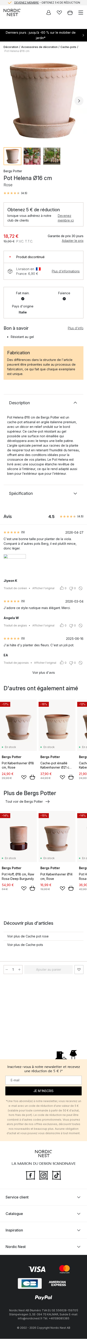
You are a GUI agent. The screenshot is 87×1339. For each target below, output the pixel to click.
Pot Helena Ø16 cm (16, 51)
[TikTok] (56, 1175)
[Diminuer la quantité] (7, 969)
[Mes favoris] (59, 12)
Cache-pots (68, 47)
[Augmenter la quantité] (19, 969)
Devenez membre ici (66, 218)
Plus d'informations (66, 271)
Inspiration (14, 1230)
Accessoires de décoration (39, 47)
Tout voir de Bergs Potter (24, 801)
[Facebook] (30, 1175)
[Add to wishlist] (23, 777)
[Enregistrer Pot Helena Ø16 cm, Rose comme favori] (79, 969)
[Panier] (70, 12)
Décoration (11, 47)
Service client (17, 1197)
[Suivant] (79, 100)
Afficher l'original (43, 588)
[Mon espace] (48, 12)
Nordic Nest (16, 1247)
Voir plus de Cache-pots (25, 945)
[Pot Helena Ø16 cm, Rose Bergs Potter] (43, 100)
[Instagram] (43, 1175)
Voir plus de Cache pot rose (28, 936)
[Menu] (80, 12)
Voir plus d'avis (43, 672)
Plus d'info (75, 328)
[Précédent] (8, 100)
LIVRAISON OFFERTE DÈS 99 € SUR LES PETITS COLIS (47, 2)
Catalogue (14, 1214)
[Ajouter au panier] (32, 777)
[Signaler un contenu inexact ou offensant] (80, 588)
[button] (15, 193)
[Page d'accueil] (12, 12)
